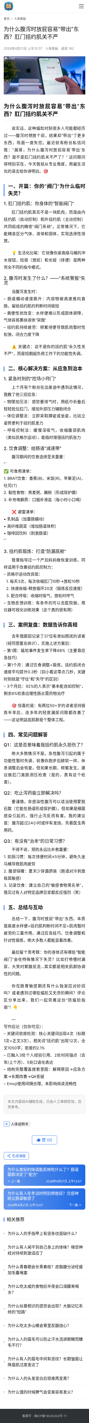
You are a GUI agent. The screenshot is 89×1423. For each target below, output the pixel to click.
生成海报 (18, 1156)
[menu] (81, 6)
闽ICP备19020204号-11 (50, 1416)
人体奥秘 (51, 48)
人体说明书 (19, 1124)
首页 (7, 19)
